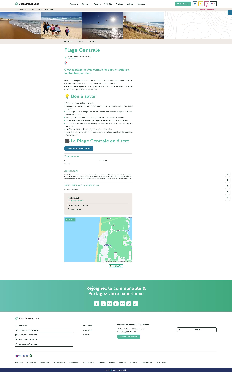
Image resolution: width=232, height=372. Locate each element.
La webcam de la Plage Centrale (79, 148)
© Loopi (130, 261)
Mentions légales (44, 362)
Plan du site (122, 362)
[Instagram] (109, 303)
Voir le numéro (76, 209)
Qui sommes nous (31, 362)
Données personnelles (146, 362)
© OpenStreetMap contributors (120, 261)
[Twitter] (103, 303)
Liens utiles (112, 362)
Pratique (119, 4)
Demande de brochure (28, 335)
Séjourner (86, 4)
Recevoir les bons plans (129, 336)
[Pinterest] (128, 303)
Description (68, 41)
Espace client (19, 362)
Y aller (72, 220)
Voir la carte (72, 58)
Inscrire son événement (29, 330)
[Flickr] (122, 303)
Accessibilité (101, 362)
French (212, 3)
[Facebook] (96, 303)
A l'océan (39, 9)
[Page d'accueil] (27, 3)
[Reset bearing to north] (130, 258)
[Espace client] (195, 3)
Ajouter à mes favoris (208, 9)
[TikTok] (116, 303)
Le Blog (130, 4)
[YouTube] (135, 303)
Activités (108, 4)
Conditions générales (59, 362)
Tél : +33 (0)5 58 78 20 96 (126, 332)
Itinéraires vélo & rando (29, 344)
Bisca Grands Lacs (21, 9)
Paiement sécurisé (74, 362)
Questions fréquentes (28, 339)
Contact (80, 41)
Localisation (92, 41)
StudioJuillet (133, 362)
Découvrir (73, 4)
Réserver (141, 4)
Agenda (97, 4)
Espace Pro (23, 326)
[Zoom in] (130, 252)
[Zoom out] (130, 255)
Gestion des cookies (161, 362)
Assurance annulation (88, 362)
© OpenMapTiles (108, 261)
